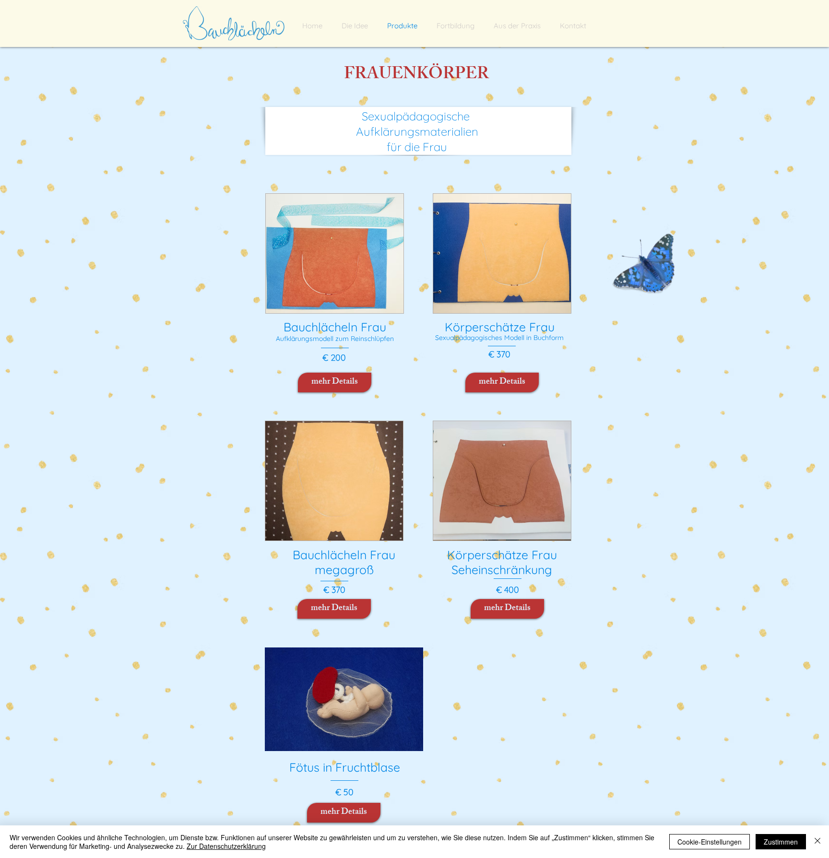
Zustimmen (781, 841)
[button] (517, 26)
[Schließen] (817, 841)
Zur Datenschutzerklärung (226, 846)
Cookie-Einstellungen (709, 841)
